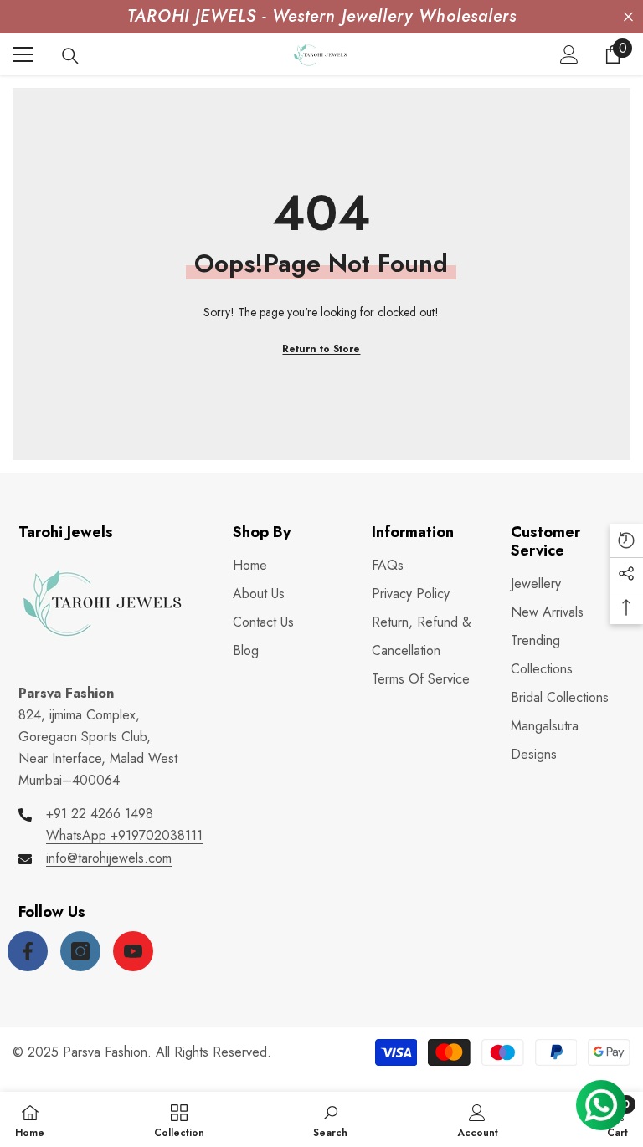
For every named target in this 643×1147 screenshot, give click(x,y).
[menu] (23, 54)
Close (628, 17)
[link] (330, 1119)
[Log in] (569, 54)
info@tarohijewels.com (109, 858)
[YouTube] (133, 951)
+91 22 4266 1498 (99, 813)
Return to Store (321, 348)
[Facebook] (28, 951)
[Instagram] (80, 951)
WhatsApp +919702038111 (124, 835)
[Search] (70, 56)
